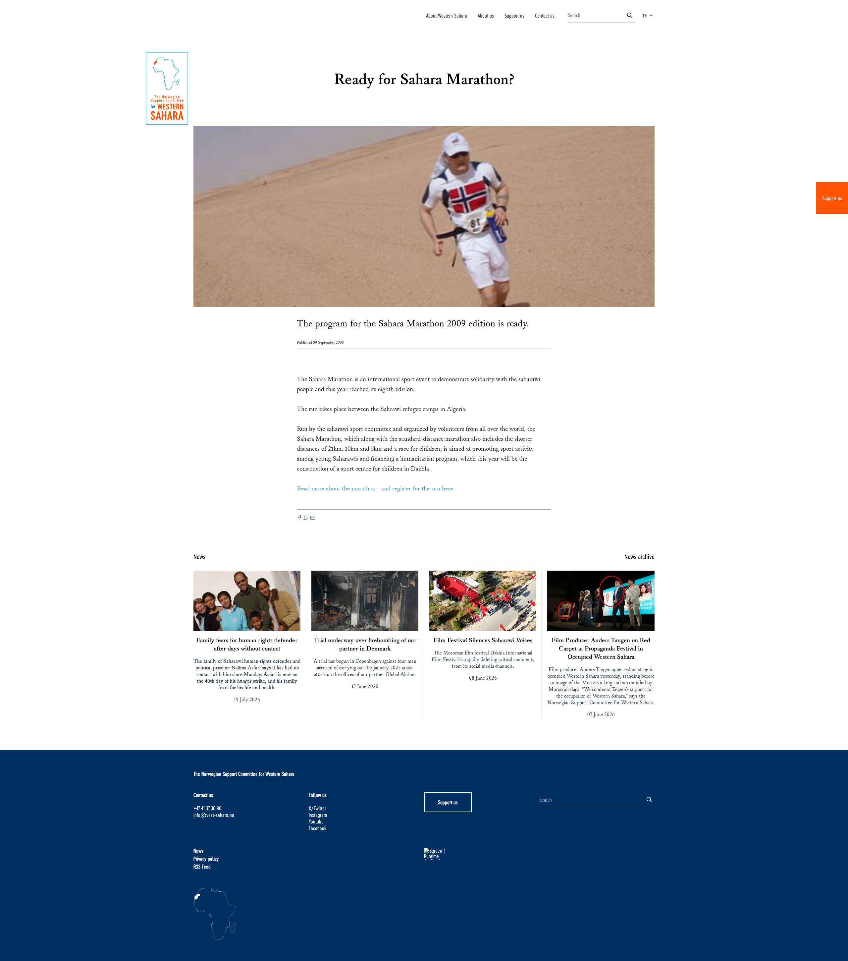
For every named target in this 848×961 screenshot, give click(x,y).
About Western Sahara (446, 15)
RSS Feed (202, 866)
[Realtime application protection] (481, 854)
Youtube (316, 821)
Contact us (545, 15)
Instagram (318, 815)
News (198, 850)
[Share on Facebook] (299, 518)
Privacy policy (206, 858)
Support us (832, 198)
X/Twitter (317, 808)
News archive (639, 556)
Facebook (317, 828)
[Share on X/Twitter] (306, 518)
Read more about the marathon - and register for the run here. (375, 488)
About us (486, 15)
